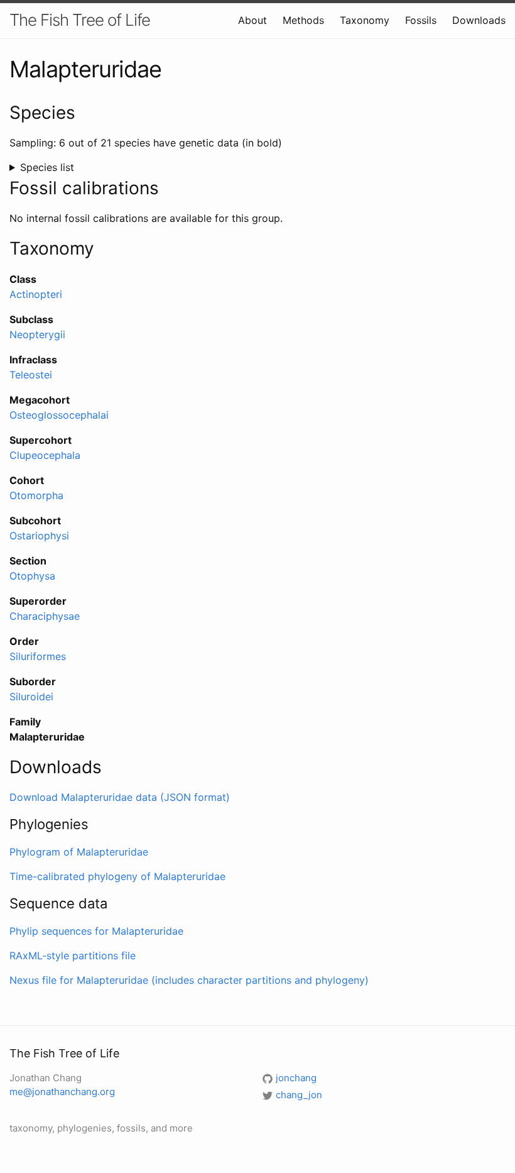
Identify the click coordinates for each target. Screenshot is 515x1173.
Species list (47, 167)
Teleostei (30, 374)
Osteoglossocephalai (59, 415)
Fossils (420, 20)
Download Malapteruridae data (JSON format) (119, 797)
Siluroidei (31, 696)
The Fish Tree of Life (79, 20)
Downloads (479, 20)
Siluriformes (37, 656)
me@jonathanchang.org (62, 1092)
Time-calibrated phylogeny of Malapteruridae (117, 876)
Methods (303, 20)
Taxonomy (364, 20)
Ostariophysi (39, 535)
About (252, 20)
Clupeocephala (44, 455)
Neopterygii (37, 334)
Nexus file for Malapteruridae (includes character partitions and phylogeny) (189, 980)
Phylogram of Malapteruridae (78, 851)
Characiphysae (44, 616)
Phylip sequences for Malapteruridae (96, 931)
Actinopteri (35, 294)
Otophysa (32, 576)
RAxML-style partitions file (72, 955)
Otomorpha (36, 495)
